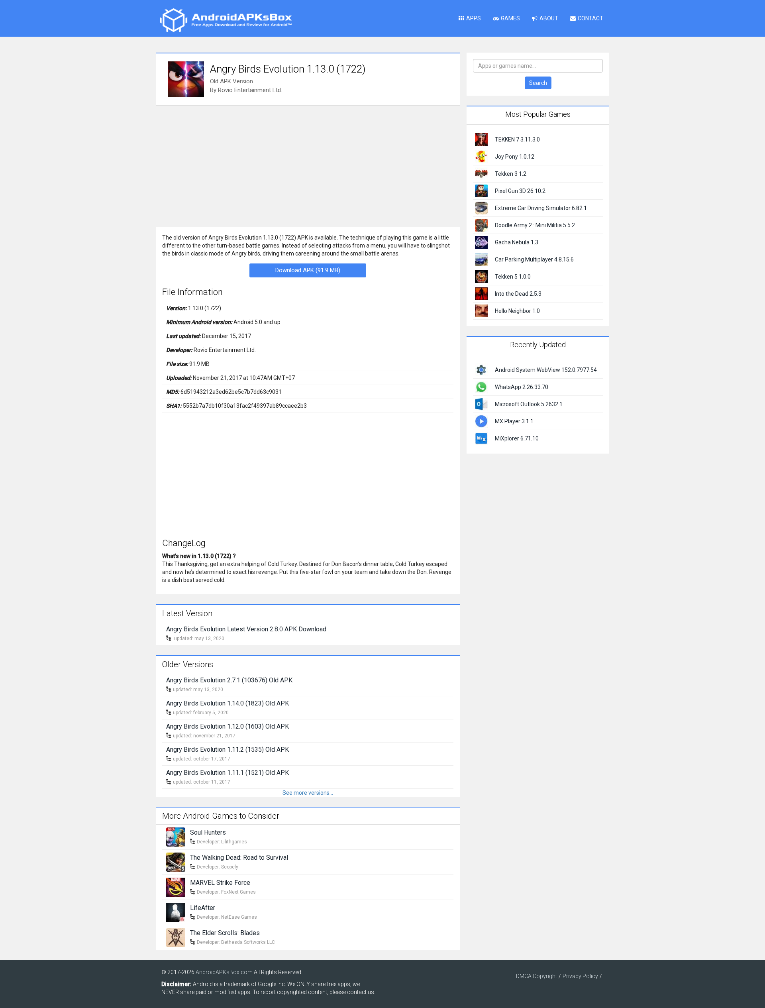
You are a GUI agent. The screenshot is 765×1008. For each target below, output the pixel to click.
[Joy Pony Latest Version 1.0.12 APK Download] (481, 156)
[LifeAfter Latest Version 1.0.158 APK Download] (175, 911)
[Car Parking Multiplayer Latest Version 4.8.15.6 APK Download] (481, 259)
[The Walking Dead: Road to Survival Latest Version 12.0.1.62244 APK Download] (175, 861)
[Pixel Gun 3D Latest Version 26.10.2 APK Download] (481, 190)
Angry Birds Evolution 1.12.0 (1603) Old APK (227, 726)
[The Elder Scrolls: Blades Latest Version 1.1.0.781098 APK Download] (175, 936)
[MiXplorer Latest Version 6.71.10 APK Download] (481, 437)
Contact (590, 18)
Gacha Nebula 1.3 (516, 242)
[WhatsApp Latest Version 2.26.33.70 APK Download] (481, 386)
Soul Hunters (208, 832)
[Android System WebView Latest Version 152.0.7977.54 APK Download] (481, 369)
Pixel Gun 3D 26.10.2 (520, 191)
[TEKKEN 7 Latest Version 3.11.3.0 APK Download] (481, 139)
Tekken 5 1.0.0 (513, 276)
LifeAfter (202, 908)
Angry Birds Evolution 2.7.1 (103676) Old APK (229, 680)
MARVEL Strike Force (220, 882)
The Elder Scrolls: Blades (225, 933)
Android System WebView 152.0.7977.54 (546, 370)
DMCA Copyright (536, 976)
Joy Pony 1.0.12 (514, 156)
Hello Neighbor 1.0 (517, 311)
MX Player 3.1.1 (514, 421)
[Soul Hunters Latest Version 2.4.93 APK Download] (175, 836)
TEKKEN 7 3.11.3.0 (517, 139)
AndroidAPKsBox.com (224, 972)
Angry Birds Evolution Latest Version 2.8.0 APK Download (246, 629)
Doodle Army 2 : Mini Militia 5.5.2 (535, 225)
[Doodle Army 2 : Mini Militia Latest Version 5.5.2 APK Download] (481, 225)
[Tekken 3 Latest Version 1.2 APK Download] (481, 173)
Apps (473, 18)
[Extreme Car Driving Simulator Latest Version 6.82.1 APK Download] (481, 207)
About (548, 18)
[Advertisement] (308, 165)
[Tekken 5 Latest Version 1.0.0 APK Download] (481, 276)
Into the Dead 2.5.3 (518, 294)
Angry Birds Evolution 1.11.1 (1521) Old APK (227, 772)
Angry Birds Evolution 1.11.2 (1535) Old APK (227, 749)
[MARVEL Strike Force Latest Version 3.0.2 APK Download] (175, 886)
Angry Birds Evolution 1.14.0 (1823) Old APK (227, 703)
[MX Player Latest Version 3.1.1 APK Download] (481, 420)
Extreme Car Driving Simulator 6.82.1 (541, 208)
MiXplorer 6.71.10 (517, 438)
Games (510, 18)
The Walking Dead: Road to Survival (239, 857)
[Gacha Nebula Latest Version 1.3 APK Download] (481, 242)
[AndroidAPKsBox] (225, 20)
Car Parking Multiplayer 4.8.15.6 (534, 259)
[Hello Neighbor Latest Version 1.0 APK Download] (481, 310)
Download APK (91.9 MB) (307, 270)
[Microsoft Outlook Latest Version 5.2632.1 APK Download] (481, 403)
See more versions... (307, 793)
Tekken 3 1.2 (510, 174)
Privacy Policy (580, 976)
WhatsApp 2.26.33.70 (521, 387)
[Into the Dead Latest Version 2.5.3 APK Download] (481, 293)
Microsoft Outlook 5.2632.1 (529, 404)
